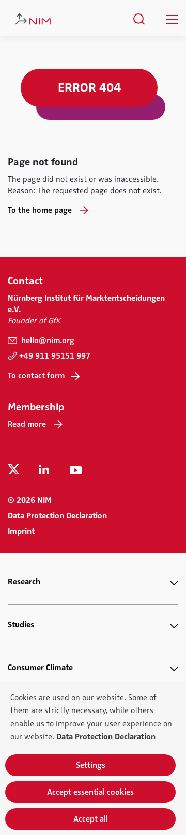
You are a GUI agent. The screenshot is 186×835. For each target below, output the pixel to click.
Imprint (21, 531)
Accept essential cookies (90, 792)
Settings (90, 765)
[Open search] (139, 19)
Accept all (90, 819)
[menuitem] (139, 19)
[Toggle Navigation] (172, 19)
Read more (27, 424)
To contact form (36, 375)
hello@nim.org (46, 340)
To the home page (40, 210)
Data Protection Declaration (57, 516)
